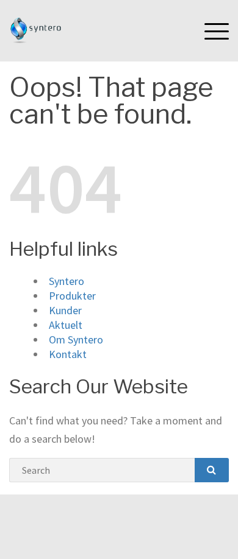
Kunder (65, 310)
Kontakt (68, 354)
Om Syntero (76, 339)
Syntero (66, 281)
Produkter (72, 296)
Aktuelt (65, 325)
